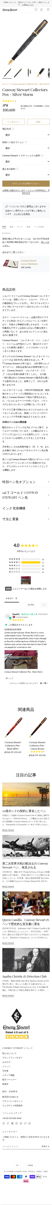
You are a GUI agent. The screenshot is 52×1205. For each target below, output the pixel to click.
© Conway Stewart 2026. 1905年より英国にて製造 (26, 1171)
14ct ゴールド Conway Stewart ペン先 (20, 494)
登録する (46, 1146)
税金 (29, 227)
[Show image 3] (29, 73)
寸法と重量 (10, 519)
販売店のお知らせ (10, 1096)
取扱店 (5, 1084)
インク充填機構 (14, 508)
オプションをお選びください (26, 183)
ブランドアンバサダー (12, 1057)
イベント (6, 1066)
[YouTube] (25, 1123)
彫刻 (38, 122)
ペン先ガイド (13, 122)
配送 (12, 227)
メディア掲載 (8, 1075)
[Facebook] (8, 1123)
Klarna (6, 233)
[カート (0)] (41, 10)
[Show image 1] (7, 73)
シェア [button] (10, 678)
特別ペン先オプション (19, 481)
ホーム (5, 84)
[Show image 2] (18, 73)
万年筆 (5, 1071)
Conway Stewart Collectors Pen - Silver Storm (23, 672)
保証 (4, 226)
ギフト (20, 227)
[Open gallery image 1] (26, 43)
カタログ (6, 1062)
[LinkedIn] (29, 1123)
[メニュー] (48, 10)
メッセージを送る (22, 213)
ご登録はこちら (28, 4)
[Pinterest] (21, 1123)
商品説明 (8, 289)
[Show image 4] (39, 73)
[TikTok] (16, 1123)
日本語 (30, 1165)
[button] (41, 683)
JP (17, 1165)
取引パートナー (9, 1079)
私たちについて (9, 1053)
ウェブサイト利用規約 (12, 1105)
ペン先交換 (39, 227)
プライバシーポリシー (12, 1101)
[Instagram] (3, 1123)
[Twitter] (12, 1123)
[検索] (36, 10)
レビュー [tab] (9, 598)
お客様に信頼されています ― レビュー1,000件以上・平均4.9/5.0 (26, 191)
